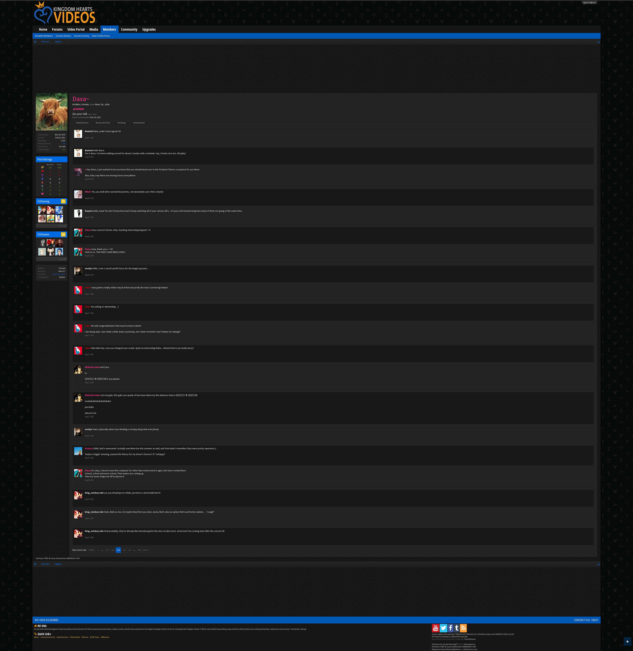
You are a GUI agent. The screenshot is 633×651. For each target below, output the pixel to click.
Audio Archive (62, 637)
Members (109, 29)
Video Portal (76, 29)
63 (63, 234)
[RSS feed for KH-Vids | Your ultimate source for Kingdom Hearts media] (463, 628)
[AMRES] (42, 243)
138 (112, 550)
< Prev (91, 550)
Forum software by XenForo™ (454, 634)
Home (43, 29)
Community (129, 29)
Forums (57, 29)
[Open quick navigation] (599, 42)
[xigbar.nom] (50, 252)
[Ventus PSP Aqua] (42, 210)
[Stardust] (50, 218)
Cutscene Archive (47, 637)
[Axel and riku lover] (50, 243)
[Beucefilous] (59, 243)
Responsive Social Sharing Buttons (446, 649)
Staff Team (94, 637)
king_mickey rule (94, 492)
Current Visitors (63, 35)
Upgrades (149, 29)
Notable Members (44, 35)
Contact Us (582, 620)
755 (63, 143)
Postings (122, 122)
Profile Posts (82, 122)
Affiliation (105, 637)
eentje (88, 268)
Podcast (85, 637)
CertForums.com (470, 649)
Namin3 (89, 131)
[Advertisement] (316, 69)
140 (123, 550)
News (36, 637)
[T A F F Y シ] (42, 218)
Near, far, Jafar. (59, 274)
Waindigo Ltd (469, 644)
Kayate (89, 210)
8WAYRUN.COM (73, 558)
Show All (62, 226)
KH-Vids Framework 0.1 (449, 636)
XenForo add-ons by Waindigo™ (445, 644)
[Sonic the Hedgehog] (59, 218)
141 (129, 550)
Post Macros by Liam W (496, 634)
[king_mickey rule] (50, 210)
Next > (146, 550)
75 (63, 201)
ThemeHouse (469, 639)
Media (94, 29)
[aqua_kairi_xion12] (59, 210)
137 (107, 550)
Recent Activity (103, 122)
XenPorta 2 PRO (42, 558)
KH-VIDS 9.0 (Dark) (46, 620)
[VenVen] (42, 252)
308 (139, 550)
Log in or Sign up (589, 2)
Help (594, 620)
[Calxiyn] (59, 252)
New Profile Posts (101, 35)
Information (139, 122)
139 (118, 550)
